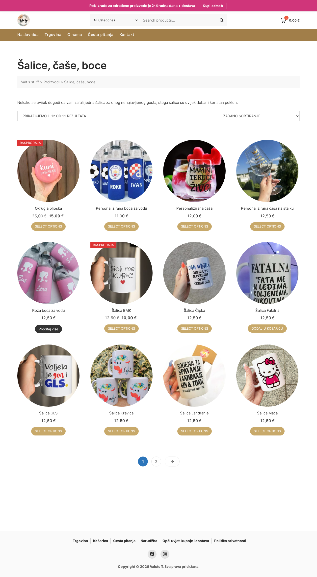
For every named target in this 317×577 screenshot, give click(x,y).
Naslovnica (28, 34)
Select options (48, 226)
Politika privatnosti (230, 541)
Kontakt (127, 34)
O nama (74, 34)
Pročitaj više (48, 329)
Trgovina (53, 34)
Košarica (100, 541)
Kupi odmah (213, 6)
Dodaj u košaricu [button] (267, 328)
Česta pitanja (101, 34)
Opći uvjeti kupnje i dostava (185, 541)
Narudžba (149, 541)
